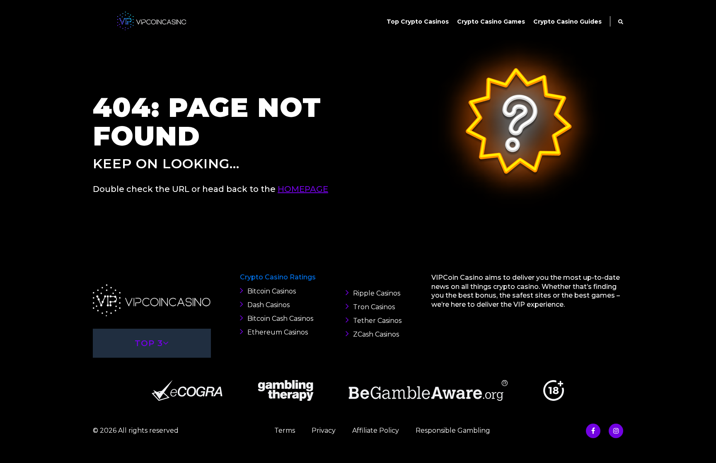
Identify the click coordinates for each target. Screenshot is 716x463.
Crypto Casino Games (491, 21)
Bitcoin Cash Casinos (280, 318)
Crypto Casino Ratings (278, 277)
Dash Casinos (268, 305)
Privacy (324, 430)
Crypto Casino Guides (567, 21)
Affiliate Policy (375, 430)
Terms (284, 430)
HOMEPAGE (303, 189)
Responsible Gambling (453, 430)
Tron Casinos (374, 307)
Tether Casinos (377, 321)
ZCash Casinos (376, 334)
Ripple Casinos (376, 293)
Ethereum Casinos (277, 332)
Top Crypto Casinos (418, 21)
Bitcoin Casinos (271, 291)
